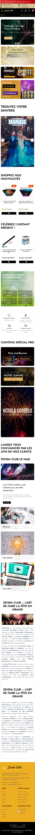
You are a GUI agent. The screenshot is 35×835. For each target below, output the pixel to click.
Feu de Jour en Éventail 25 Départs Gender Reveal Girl (26, 202)
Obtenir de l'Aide (7, 5)
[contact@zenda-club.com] (1, 7)
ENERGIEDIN (29, 830)
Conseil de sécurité (22, 802)
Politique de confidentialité (23, 794)
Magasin (4, 794)
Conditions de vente (22, 792)
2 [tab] (17, 43)
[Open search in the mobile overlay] (22, 10)
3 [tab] (19, 43)
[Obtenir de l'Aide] (1, 5)
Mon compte (5, 809)
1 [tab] (15, 43)
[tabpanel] (17, 32)
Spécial (3, 802)
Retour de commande (22, 799)
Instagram (4, 814)
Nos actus (6, 527)
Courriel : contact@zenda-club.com (12, 784)
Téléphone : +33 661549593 (10, 782)
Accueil (3, 792)
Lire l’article (7, 502)
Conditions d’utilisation (23, 797)
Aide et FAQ (24, 5)
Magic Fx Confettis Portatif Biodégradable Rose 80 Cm (9, 251)
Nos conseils (7, 557)
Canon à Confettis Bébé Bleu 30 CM (26, 250)
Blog (3, 797)
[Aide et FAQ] (19, 5)
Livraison (4, 799)
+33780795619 (24, 7)
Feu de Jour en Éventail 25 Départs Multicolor (9, 202)
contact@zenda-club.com (8, 7)
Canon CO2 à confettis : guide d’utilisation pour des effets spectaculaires (14, 488)
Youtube (4, 817)
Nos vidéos (7, 588)
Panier (3, 812)
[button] (0, 1)
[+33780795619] (19, 7)
